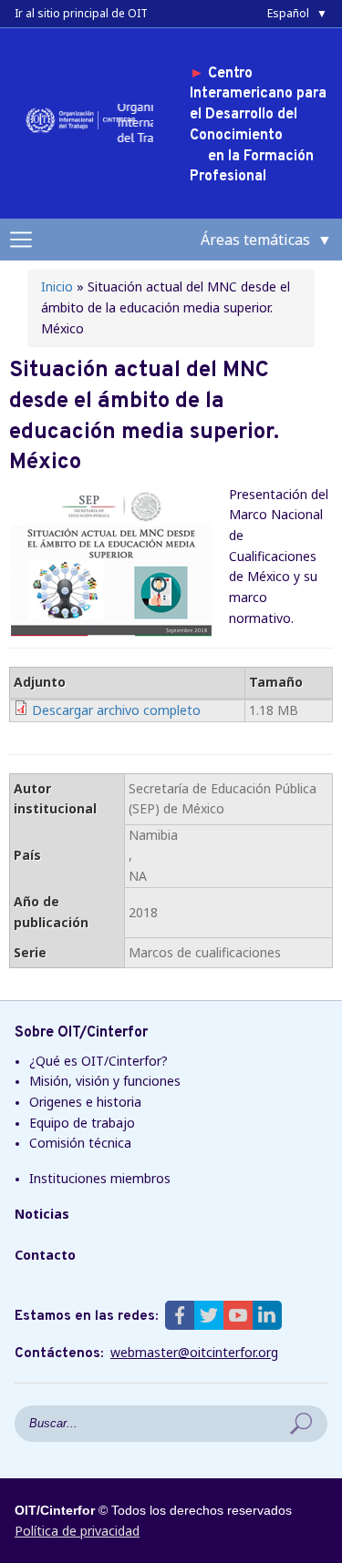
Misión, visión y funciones (105, 1080)
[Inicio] (83, 131)
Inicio (57, 286)
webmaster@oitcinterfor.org (194, 1352)
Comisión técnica (80, 1142)
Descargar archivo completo (116, 710)
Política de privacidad (77, 1530)
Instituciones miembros (100, 1178)
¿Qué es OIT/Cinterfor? (98, 1060)
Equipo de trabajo (82, 1122)
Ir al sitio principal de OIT (81, 13)
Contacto (45, 1254)
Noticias (42, 1213)
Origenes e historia (85, 1101)
